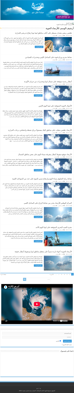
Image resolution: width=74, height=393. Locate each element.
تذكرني (58, 341)
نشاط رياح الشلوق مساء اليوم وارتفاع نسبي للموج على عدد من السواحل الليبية (42, 179)
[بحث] (24, 279)
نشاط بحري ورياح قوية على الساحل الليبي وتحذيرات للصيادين (48, 57)
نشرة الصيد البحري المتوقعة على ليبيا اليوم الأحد (54, 227)
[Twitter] (37, 389)
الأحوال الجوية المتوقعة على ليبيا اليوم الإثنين (55, 106)
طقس (59, 35)
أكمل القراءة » (39, 47)
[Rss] (40, 389)
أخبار (62, 35)
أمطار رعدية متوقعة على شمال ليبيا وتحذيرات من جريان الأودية (48, 81)
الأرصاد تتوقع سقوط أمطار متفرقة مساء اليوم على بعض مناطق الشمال (45, 154)
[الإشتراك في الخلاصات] (0, 28)
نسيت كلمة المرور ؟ (67, 344)
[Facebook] (38, 389)
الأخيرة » (51, 274)
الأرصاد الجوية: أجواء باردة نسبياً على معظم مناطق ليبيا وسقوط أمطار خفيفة (43, 251)
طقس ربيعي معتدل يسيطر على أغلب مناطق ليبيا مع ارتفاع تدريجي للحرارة (43, 33)
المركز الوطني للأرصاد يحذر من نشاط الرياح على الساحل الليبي (48, 203)
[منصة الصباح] (37, 10)
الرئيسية (70, 24)
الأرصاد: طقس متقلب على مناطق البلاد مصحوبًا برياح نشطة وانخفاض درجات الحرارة (40, 130)
